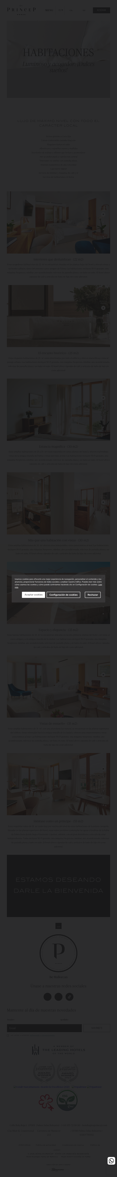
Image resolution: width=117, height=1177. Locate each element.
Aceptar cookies (34, 594)
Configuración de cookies (63, 594)
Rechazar (93, 594)
